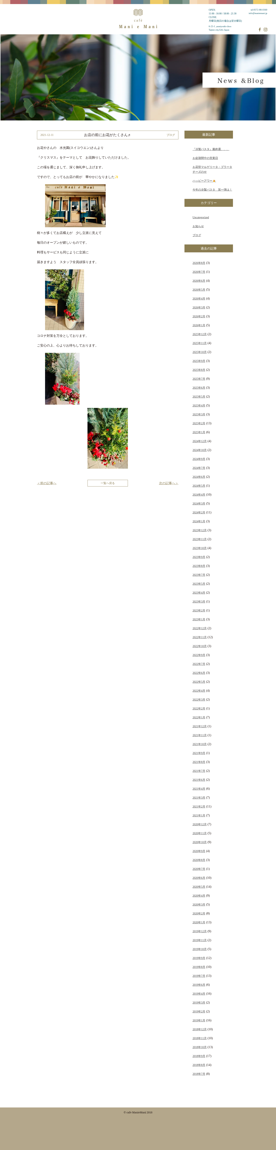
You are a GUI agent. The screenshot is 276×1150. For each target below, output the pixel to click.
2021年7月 (199, 770)
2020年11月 (200, 833)
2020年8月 (199, 860)
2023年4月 (199, 592)
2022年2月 (199, 708)
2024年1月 (199, 521)
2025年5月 (199, 396)
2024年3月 (199, 503)
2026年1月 (199, 325)
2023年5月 (199, 583)
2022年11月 (200, 637)
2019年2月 (199, 1011)
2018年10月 (200, 1047)
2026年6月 (199, 280)
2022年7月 (199, 664)
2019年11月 (200, 940)
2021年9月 (199, 753)
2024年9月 (199, 459)
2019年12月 (200, 931)
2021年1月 (199, 815)
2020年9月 (199, 851)
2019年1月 (199, 1020)
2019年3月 (199, 1002)
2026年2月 (199, 316)
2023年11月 (200, 539)
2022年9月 (199, 655)
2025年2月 (199, 423)
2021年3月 (199, 797)
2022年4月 (199, 690)
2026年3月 (199, 307)
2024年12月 (200, 441)
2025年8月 (199, 369)
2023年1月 (199, 619)
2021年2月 (199, 806)
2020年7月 (199, 869)
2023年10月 (200, 548)
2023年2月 (199, 610)
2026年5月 (199, 289)
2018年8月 (199, 1065)
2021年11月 (200, 735)
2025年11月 (200, 343)
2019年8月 (199, 967)
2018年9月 (199, 1056)
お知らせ (198, 226)
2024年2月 (199, 512)
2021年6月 (199, 779)
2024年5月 (199, 485)
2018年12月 (200, 1029)
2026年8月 (199, 263)
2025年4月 (199, 405)
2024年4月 (199, 494)
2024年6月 (199, 476)
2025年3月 (199, 414)
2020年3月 (199, 904)
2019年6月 (199, 984)
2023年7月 (199, 574)
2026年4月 (199, 298)
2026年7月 (199, 271)
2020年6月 (199, 877)
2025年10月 (200, 352)
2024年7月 (199, 467)
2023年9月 (199, 557)
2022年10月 (200, 646)
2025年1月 (199, 432)
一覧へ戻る (108, 483)
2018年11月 (200, 1038)
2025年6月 (199, 387)
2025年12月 (200, 334)
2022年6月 (199, 672)
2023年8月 (199, 566)
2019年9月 (199, 958)
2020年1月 (199, 922)
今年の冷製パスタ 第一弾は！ (212, 189)
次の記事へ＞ (168, 483)
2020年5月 (199, 886)
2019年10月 (200, 949)
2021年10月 (200, 744)
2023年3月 (199, 601)
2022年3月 (199, 699)
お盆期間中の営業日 (205, 158)
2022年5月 (199, 681)
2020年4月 (199, 895)
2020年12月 (200, 824)
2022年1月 (199, 717)
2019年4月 (199, 993)
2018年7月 (199, 1073)
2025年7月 (199, 378)
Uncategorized (201, 217)
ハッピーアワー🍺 (204, 180)
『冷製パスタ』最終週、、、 (211, 149)
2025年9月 (199, 361)
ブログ (197, 235)
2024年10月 (200, 450)
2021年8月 (199, 762)
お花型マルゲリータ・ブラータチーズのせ (212, 169)
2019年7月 (199, 975)
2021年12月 (200, 726)
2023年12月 (200, 530)
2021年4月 (199, 788)
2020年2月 (199, 913)
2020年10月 (200, 842)
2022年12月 (200, 628)
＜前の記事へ (46, 483)
